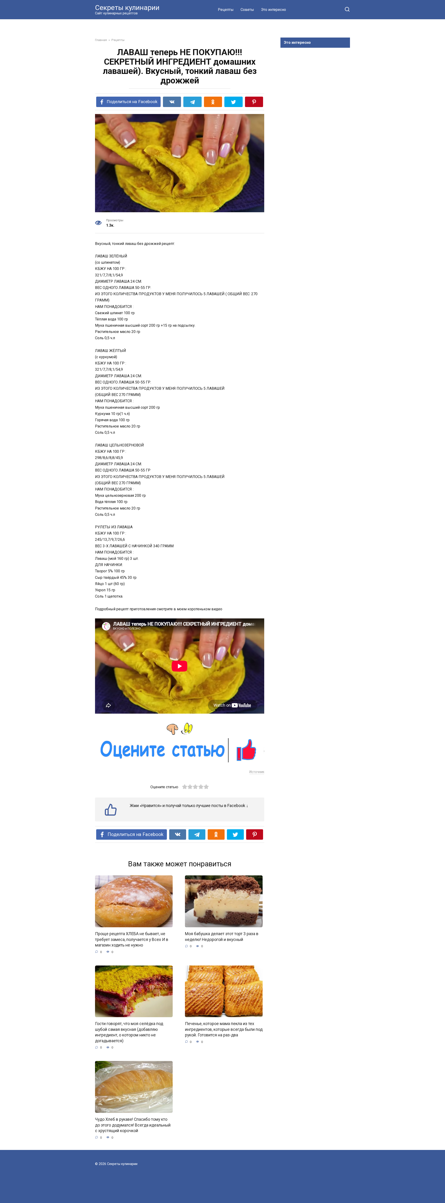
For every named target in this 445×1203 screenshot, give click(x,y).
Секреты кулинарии (127, 7)
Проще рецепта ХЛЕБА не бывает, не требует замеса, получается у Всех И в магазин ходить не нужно (131, 939)
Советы (247, 9)
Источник (256, 772)
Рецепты (226, 9)
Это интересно (273, 9)
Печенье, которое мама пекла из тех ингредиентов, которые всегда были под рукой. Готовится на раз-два (224, 1029)
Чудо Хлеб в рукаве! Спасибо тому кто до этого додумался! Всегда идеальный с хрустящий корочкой (133, 1125)
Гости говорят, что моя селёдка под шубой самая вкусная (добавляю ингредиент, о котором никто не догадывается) (129, 1032)
